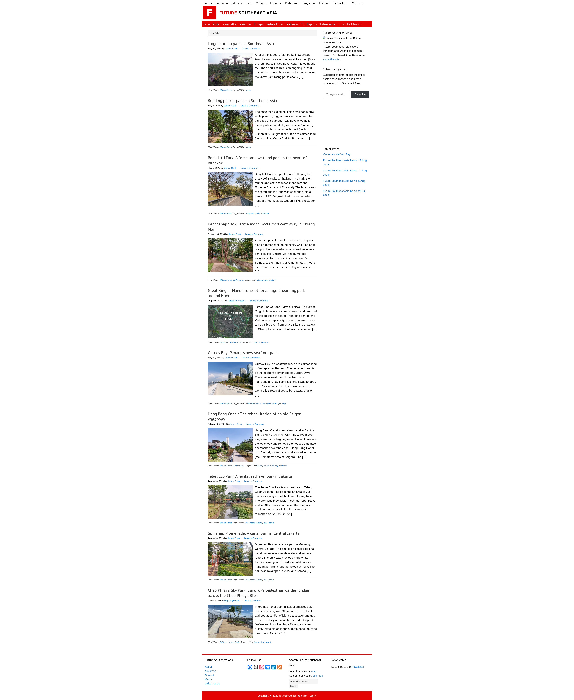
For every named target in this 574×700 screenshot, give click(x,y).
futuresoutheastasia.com (293, 695)
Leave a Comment (251, 48)
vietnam (264, 342)
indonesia (250, 523)
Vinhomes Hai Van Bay (336, 154)
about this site (331, 59)
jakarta (259, 523)
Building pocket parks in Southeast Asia (242, 100)
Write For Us (212, 683)
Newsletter (357, 666)
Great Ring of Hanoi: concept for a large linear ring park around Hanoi (256, 293)
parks (248, 90)
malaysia (266, 403)
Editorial (224, 342)
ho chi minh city (271, 466)
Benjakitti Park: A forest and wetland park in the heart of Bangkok (257, 160)
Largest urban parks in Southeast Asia (241, 43)
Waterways (238, 280)
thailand (265, 213)
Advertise (210, 670)
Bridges (223, 642)
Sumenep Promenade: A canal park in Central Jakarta (254, 533)
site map (318, 675)
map (313, 671)
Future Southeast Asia (240, 13)
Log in (312, 695)
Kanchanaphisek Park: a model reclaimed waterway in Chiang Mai (261, 226)
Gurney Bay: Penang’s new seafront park (243, 352)
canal (259, 466)
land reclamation (253, 403)
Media (208, 679)
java (265, 523)
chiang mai (262, 280)
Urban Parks (226, 90)
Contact (209, 675)
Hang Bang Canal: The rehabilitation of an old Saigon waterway (254, 416)
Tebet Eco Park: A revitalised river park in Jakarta (250, 476)
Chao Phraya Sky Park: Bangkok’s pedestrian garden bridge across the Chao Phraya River (258, 592)
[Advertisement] (347, 13)
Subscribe (360, 94)
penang (282, 403)
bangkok (250, 213)
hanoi (257, 342)
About (208, 666)
